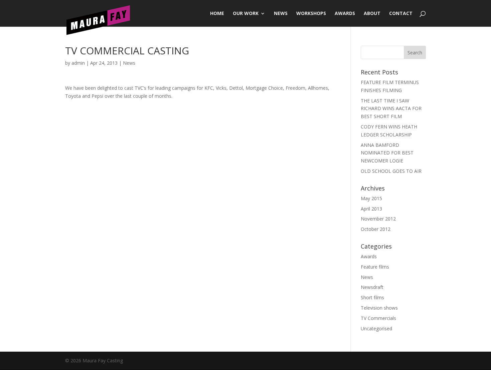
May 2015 (371, 198)
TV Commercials (378, 318)
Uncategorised (376, 328)
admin (78, 63)
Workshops (311, 13)
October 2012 (375, 229)
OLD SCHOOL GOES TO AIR (391, 171)
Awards (345, 13)
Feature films (375, 267)
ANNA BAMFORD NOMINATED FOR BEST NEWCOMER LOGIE (387, 153)
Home (217, 13)
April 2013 (371, 209)
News (281, 13)
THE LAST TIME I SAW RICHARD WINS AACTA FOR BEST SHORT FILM (391, 108)
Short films (372, 297)
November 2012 (378, 219)
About (372, 13)
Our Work (246, 13)
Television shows (379, 308)
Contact (401, 13)
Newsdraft (372, 287)
